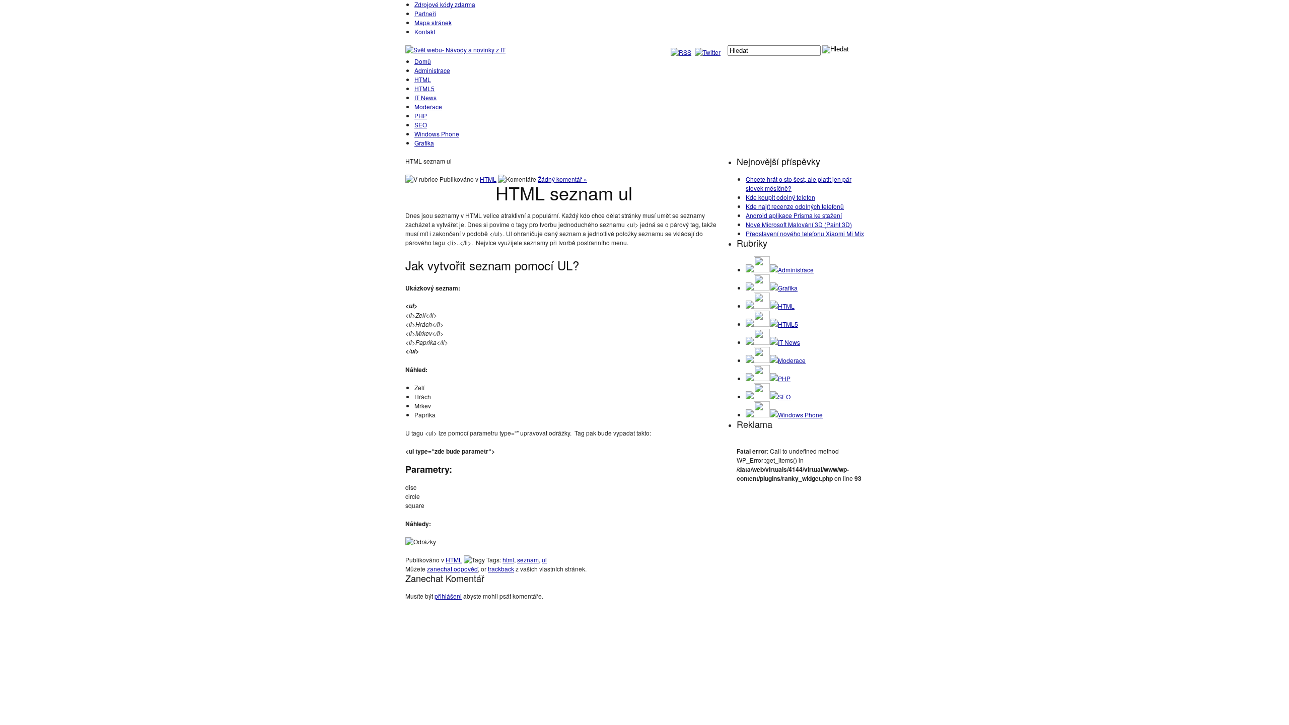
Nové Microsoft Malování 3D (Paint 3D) (799, 224)
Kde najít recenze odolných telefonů (795, 206)
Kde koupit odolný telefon (780, 197)
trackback (501, 568)
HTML (422, 79)
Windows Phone (436, 133)
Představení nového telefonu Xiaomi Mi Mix (805, 233)
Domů (422, 61)
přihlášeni (448, 596)
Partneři (425, 13)
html (508, 559)
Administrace (432, 70)
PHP (420, 115)
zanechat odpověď (452, 568)
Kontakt (424, 31)
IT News (425, 97)
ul (544, 559)
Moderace (428, 106)
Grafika (424, 142)
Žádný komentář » (562, 179)
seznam (528, 559)
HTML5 (424, 88)
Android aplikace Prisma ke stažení (794, 215)
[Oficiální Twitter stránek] (709, 52)
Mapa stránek (433, 22)
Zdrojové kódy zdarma (444, 4)
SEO (420, 124)
